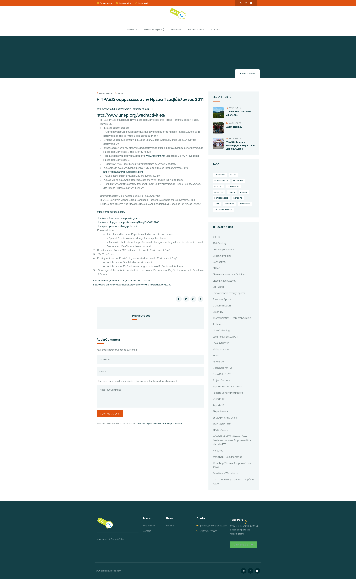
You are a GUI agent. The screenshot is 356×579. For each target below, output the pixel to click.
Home (243, 73)
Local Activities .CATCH (225, 336)
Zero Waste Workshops (225, 473)
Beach (233, 175)
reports (237, 198)
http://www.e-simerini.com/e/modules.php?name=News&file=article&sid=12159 (132, 285)
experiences (234, 186)
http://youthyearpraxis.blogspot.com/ (123, 171)
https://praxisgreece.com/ (111, 212)
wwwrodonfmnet (155, 155)
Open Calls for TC (222, 367)
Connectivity (219, 261)
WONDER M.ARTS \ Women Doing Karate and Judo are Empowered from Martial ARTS (232, 440)
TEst (216, 204)
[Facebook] (241, 3)
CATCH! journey (234, 126)
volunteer (245, 204)
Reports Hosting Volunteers (227, 386)
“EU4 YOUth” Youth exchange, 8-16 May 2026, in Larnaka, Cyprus (240, 145)
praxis (243, 192)
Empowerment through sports (229, 293)
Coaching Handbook (223, 249)
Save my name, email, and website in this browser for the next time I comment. (138, 381)
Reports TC (219, 399)
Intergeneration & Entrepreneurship (232, 318)
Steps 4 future (220, 411)
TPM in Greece (220, 430)
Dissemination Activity (224, 280)
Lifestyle (218, 192)
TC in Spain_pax (222, 423)
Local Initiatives (221, 343)
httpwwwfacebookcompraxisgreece (118, 218)
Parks (232, 192)
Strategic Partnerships (225, 417)
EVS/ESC (218, 186)
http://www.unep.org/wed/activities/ (131, 115)
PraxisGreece (105, 93)
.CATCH (217, 237)
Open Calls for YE (222, 374)
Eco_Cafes (218, 286)
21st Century (219, 243)
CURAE (216, 268)
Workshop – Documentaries (227, 456)
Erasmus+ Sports (222, 299)
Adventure (219, 175)
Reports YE (218, 405)
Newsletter (219, 361)
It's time (217, 324)
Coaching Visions (222, 255)
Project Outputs (221, 380)
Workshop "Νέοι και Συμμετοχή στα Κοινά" (232, 465)
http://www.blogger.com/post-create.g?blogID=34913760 (128, 222)
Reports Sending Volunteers (228, 392)
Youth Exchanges (223, 210)
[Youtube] (251, 3)
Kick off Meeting (221, 330)
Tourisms (229, 204)
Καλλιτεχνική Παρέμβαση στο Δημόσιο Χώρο (233, 481)
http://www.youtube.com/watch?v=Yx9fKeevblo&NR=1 (125, 108)
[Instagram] (246, 3)
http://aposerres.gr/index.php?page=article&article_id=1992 (122, 280)
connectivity (221, 181)
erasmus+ (238, 181)
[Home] (178, 14)
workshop (218, 450)
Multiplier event (221, 349)
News (252, 73)
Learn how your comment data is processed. (159, 423)
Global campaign (222, 305)
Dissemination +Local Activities (229, 274)
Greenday (218, 311)
